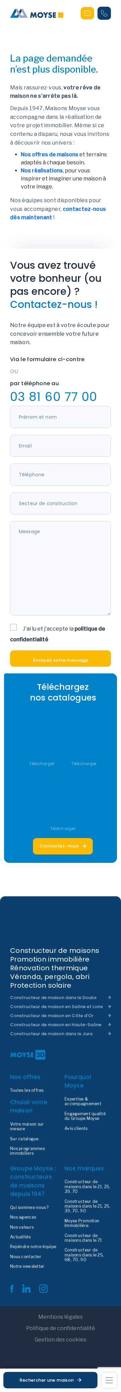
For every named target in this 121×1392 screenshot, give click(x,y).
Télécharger (42, 763)
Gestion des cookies (60, 1339)
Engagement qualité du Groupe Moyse (85, 1116)
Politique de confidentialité (60, 1328)
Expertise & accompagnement (83, 1101)
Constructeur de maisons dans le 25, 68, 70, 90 (84, 1255)
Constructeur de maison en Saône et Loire (56, 1006)
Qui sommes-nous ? (29, 1207)
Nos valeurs (22, 1227)
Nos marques (84, 1168)
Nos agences (23, 1217)
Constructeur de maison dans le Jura (51, 1034)
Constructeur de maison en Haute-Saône (56, 1025)
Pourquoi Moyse (78, 1081)
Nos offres (25, 1077)
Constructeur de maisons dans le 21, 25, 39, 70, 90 (87, 1206)
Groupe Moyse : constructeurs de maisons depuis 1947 (33, 1181)
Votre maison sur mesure (27, 1126)
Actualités (20, 1237)
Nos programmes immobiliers (27, 1151)
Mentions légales (60, 1317)
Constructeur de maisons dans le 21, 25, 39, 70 (87, 1186)
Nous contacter (25, 1256)
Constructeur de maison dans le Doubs (53, 997)
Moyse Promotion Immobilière (82, 1223)
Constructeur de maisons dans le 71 (83, 1238)
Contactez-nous (59, 846)
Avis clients (76, 1128)
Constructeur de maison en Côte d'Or (51, 1015)
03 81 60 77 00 (53, 396)
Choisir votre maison (28, 1106)
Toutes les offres (27, 1090)
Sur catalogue (24, 1139)
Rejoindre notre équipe (33, 1246)
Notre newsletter (27, 1266)
